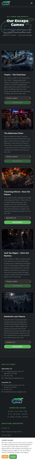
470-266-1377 (8, 389)
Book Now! (17, 102)
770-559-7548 (8, 376)
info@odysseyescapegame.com (14, 378)
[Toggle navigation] (31, 3)
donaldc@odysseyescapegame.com (15, 392)
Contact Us (5, 428)
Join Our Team (6, 435)
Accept (13, 457)
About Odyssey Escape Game (12, 432)
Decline (5, 457)
